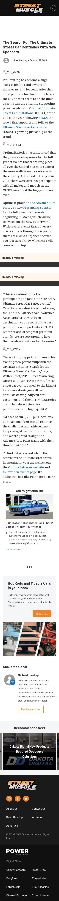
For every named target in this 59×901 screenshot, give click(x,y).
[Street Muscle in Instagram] (9, 799)
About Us (11, 808)
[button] (29, 72)
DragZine (11, 878)
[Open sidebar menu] (5, 8)
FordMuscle (13, 886)
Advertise (12, 825)
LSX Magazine (40, 886)
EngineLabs (39, 878)
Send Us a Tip (14, 817)
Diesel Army (39, 869)
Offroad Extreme (16, 895)
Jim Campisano (13, 549)
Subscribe (42, 613)
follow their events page (20, 472)
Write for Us (39, 817)
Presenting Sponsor (37, 207)
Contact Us (38, 808)
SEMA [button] (43, 118)
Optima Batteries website (26, 467)
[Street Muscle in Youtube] (26, 799)
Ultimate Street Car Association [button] (25, 127)
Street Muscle (40, 895)
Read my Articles (30, 709)
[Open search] (53, 8)
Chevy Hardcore (16, 869)
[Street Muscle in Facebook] (18, 799)
